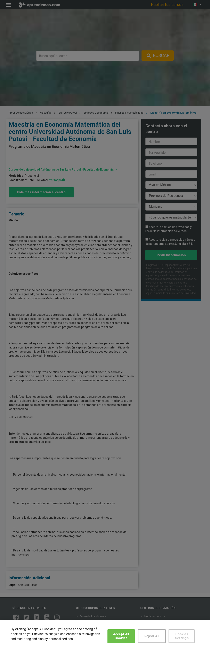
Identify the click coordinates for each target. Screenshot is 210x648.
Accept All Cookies (121, 636)
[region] (105, 634)
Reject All (151, 636)
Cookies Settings (182, 636)
